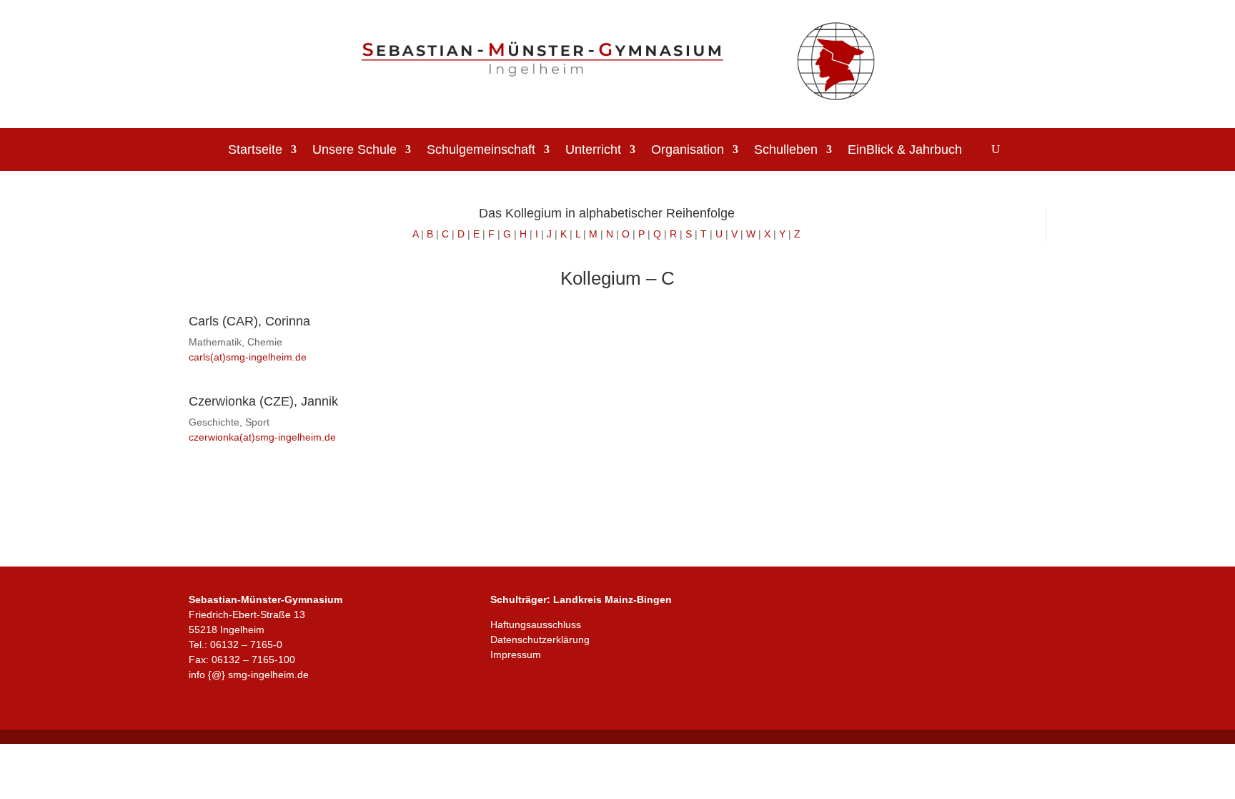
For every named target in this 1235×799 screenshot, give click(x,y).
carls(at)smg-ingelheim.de (248, 357)
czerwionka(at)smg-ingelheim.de (262, 437)
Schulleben (786, 150)
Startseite (255, 150)
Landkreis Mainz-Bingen (612, 599)
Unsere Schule (354, 150)
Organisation (687, 150)
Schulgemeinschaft (481, 150)
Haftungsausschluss (535, 624)
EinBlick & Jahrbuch (905, 150)
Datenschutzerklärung (540, 639)
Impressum (515, 654)
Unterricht (593, 150)
